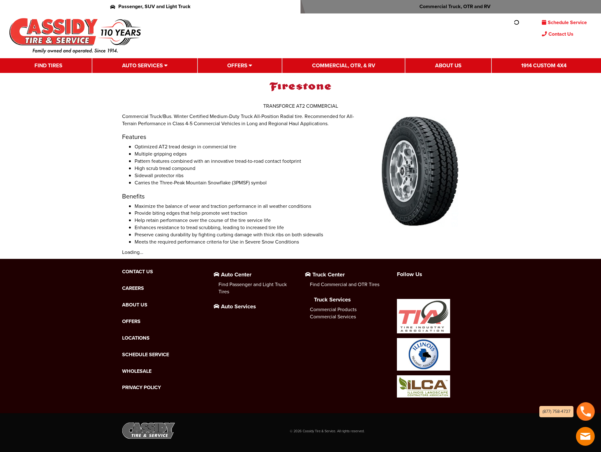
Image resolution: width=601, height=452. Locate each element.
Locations (136, 338)
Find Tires (48, 65)
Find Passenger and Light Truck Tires (252, 288)
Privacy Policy (141, 387)
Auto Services (142, 65)
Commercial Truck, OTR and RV (455, 6)
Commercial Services (333, 316)
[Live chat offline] (585, 436)
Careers (133, 288)
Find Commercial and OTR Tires (344, 284)
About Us (448, 65)
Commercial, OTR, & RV (343, 65)
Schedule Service (567, 22)
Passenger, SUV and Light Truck (154, 6)
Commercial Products (333, 309)
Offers (237, 65)
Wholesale (137, 371)
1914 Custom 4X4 (544, 65)
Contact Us (560, 34)
